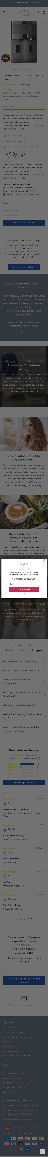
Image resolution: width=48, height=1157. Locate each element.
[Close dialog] (44, 560)
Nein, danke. (24, 594)
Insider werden (24, 589)
